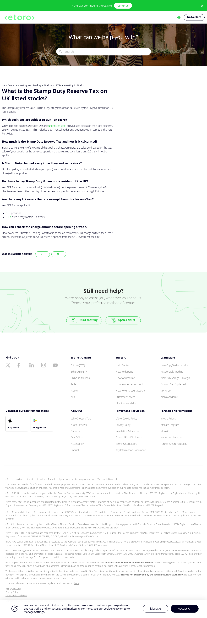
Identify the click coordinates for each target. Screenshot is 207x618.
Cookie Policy (112, 608)
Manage (155, 608)
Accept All (184, 608)
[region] (103, 609)
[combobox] (108, 51)
